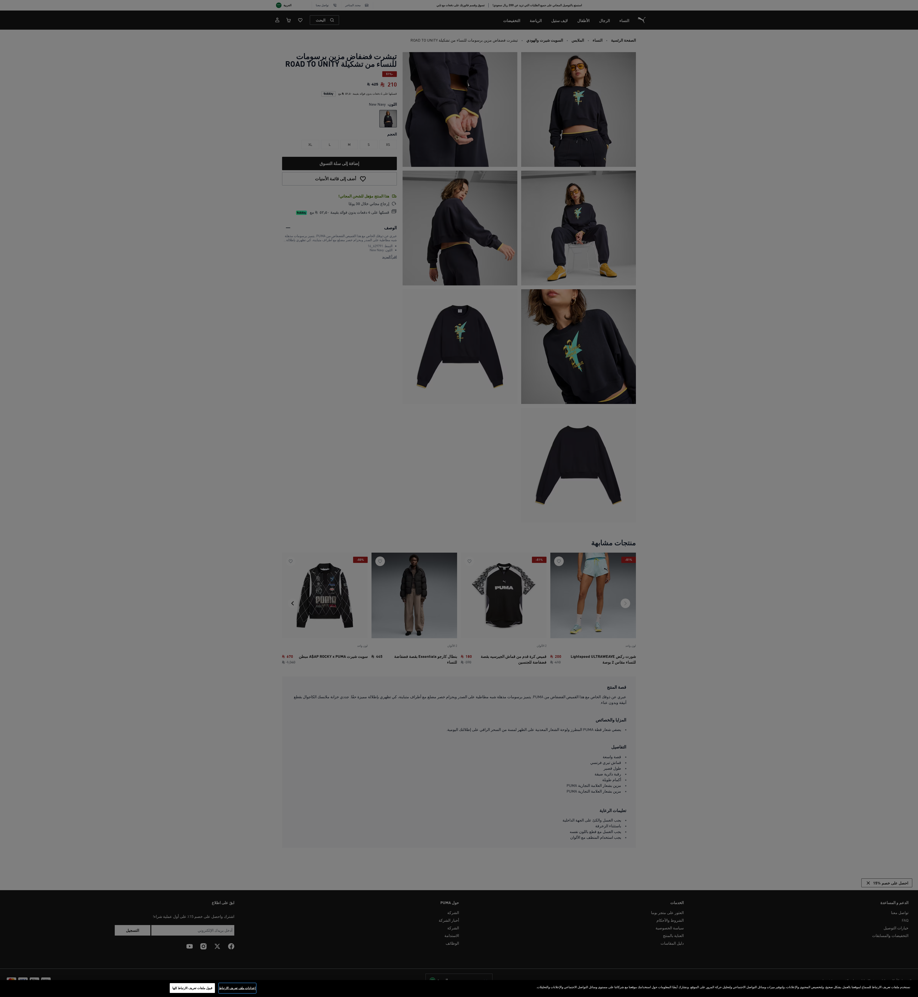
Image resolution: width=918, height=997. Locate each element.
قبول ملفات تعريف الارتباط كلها (192, 988)
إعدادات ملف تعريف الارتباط (237, 988)
